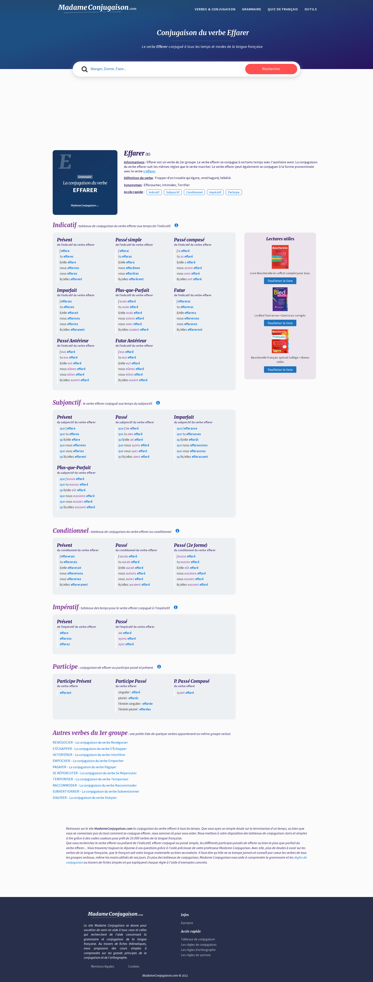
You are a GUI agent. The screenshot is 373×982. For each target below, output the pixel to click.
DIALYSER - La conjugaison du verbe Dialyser (85, 797)
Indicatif (154, 192)
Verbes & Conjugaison (215, 9)
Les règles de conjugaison (199, 945)
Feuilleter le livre (280, 281)
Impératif (215, 192)
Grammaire (251, 9)
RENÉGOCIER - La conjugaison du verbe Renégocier (90, 742)
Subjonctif (172, 192)
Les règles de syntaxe (196, 955)
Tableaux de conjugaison (198, 939)
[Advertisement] (186, 113)
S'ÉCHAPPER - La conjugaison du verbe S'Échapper (90, 748)
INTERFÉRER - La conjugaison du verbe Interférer (89, 754)
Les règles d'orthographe (198, 950)
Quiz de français (283, 9)
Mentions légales (102, 966)
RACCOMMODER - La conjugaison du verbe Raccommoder (95, 785)
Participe (234, 192)
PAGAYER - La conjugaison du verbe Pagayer (84, 767)
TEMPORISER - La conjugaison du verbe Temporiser (90, 779)
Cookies (133, 966)
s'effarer (149, 171)
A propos (187, 923)
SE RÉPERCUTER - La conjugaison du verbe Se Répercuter (95, 773)
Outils (311, 9)
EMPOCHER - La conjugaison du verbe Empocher (88, 761)
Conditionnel (194, 192)
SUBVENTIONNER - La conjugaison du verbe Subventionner (96, 791)
